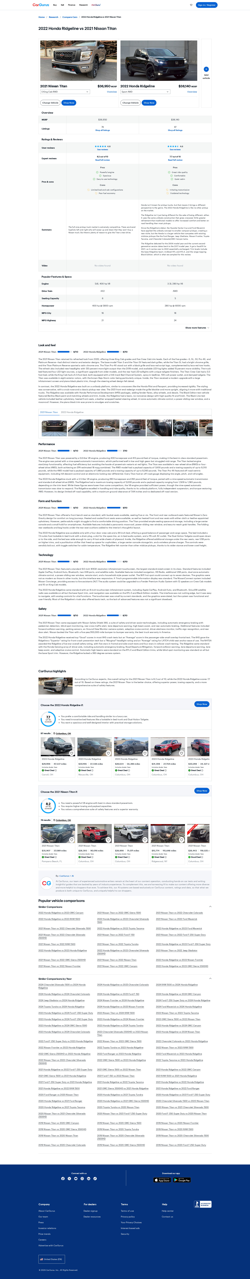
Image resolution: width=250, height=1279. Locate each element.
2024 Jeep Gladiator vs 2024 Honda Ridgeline (61, 1000)
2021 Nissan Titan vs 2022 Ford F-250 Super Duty (181, 934)
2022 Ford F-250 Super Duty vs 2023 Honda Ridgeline (65, 1041)
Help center (168, 1211)
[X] (69, 1179)
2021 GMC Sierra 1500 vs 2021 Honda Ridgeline (62, 1075)
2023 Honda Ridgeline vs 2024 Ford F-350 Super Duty (65, 1013)
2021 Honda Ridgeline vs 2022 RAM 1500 (59, 1088)
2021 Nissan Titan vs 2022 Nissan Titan (117, 960)
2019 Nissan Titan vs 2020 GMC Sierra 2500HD (121, 1145)
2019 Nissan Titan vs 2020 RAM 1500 (174, 1129)
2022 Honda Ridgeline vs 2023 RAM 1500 (59, 919)
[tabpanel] (125, 428)
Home (42, 17)
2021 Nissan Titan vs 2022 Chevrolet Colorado (179, 912)
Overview (112, 91)
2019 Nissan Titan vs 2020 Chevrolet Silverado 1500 (182, 1135)
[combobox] (51, 1259)
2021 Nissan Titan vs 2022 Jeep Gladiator (177, 950)
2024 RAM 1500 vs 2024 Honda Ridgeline (177, 984)
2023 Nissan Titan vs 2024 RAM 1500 (116, 1013)
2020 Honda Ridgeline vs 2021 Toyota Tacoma (61, 1107)
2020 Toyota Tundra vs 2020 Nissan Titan (118, 1107)
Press (41, 1222)
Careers (42, 1239)
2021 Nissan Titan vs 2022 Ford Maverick (176, 919)
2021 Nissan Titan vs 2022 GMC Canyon (117, 966)
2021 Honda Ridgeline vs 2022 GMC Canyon (178, 1069)
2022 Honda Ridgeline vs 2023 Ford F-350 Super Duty (183, 944)
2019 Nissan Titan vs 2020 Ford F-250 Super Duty (181, 1145)
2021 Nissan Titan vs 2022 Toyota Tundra (118, 944)
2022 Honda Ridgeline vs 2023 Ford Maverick (179, 928)
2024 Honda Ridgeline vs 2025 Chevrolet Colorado (123, 984)
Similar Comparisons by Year (55, 978)
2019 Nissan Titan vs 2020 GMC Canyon (58, 1123)
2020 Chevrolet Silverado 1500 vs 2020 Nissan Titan (182, 1101)
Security (125, 1234)
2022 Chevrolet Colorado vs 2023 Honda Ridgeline (182, 1041)
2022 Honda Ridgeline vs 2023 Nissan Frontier (179, 960)
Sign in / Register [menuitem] (206, 5)
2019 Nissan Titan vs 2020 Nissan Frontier (177, 1123)
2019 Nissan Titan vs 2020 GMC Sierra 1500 (119, 1123)
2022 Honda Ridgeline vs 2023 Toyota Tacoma (120, 928)
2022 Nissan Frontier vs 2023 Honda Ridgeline (62, 1047)
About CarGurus (46, 1211)
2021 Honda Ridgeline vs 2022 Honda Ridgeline (180, 1082)
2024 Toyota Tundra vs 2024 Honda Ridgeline (61, 1006)
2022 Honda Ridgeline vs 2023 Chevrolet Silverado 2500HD (123, 952)
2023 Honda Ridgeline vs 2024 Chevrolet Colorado (64, 1031)
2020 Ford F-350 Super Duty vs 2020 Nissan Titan (181, 1113)
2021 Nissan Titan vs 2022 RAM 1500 (56, 944)
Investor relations (47, 1228)
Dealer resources (92, 1216)
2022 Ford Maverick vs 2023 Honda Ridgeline (179, 1053)
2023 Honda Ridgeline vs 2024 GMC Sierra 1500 (62, 1025)
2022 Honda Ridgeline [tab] (72, 412)
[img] (56, 770)
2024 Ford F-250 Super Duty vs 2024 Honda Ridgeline (183, 1000)
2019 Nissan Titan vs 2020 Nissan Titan (58, 1135)
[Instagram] (82, 1179)
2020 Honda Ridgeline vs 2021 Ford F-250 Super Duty (183, 1094)
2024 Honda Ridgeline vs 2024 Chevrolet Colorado (64, 994)
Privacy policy (128, 1216)
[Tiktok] (95, 1179)
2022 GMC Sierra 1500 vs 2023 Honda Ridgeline (121, 1060)
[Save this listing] (71, 753)
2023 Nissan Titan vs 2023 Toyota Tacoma (177, 1013)
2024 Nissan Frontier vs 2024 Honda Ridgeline (120, 1000)
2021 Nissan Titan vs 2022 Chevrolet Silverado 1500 (64, 928)
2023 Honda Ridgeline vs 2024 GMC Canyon (178, 1025)
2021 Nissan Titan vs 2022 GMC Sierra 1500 (119, 912)
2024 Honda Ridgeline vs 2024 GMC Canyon (178, 994)
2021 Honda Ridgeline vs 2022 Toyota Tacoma (120, 1082)
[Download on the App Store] (162, 1180)
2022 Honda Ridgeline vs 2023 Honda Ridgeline (62, 950)
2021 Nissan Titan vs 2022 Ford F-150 (116, 934)
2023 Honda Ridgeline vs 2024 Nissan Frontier (120, 1019)
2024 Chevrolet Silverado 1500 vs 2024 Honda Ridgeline (62, 986)
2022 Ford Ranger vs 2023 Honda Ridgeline (119, 1053)
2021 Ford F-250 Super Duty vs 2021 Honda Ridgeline (65, 1082)
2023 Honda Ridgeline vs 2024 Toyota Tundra (120, 1025)
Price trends (44, 1234)
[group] (54, 428)
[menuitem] (55, 5)
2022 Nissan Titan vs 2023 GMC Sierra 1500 (119, 1041)
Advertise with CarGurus (51, 1245)
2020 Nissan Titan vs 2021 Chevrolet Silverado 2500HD (62, 1115)
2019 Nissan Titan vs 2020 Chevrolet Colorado (62, 1145)
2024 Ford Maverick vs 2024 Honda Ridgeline (179, 1006)
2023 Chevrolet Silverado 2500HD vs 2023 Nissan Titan (122, 1033)
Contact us (167, 1216)
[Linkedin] (88, 1179)
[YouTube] (75, 1179)
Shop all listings (102, 130)
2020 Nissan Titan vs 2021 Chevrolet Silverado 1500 (182, 1107)
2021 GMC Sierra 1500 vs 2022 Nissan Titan (119, 1069)
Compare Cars (69, 17)
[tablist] (125, 412)
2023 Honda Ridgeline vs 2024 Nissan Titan (178, 1031)
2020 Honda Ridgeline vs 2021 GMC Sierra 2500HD (123, 1101)
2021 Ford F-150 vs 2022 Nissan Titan (116, 1075)
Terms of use (127, 1211)
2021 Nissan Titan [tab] (49, 412)
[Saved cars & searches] (191, 5)
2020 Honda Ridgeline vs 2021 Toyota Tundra (120, 1094)
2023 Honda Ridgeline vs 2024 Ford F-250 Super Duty (65, 1019)
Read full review (102, 160)
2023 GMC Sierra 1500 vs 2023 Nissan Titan (178, 1019)
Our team (43, 1216)
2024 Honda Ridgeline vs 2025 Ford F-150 (118, 994)
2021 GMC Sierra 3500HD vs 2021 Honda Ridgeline (123, 1088)
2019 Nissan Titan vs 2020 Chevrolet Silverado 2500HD (121, 1137)
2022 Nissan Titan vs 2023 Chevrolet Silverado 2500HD (62, 1061)
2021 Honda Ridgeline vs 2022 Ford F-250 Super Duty (65, 1069)
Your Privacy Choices (131, 1222)
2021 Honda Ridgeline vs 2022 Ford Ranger (178, 1088)
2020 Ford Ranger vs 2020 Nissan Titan (58, 1094)
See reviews (102, 149)
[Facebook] (63, 1179)
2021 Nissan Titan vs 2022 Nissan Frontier (59, 966)
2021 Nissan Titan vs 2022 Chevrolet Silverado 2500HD (61, 936)
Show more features (195, 327)
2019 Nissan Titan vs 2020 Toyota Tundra (118, 1129)
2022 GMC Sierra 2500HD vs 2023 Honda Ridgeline (64, 1053)
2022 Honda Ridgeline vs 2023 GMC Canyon (61, 912)
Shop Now (69, 102)
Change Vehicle (50, 102)
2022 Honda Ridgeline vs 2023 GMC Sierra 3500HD (182, 966)
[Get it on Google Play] (182, 1180)
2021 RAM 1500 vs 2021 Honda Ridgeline (176, 1075)
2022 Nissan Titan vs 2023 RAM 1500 (175, 1047)
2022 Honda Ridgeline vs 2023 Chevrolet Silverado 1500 (123, 920)
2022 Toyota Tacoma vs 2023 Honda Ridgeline (179, 1060)
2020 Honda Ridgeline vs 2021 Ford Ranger (60, 1101)
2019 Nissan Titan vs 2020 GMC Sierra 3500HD (62, 1129)
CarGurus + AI (66, 876)
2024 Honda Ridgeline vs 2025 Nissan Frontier (120, 1006)
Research (53, 17)
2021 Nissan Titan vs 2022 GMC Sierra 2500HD (62, 960)
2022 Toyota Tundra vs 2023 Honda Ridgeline (120, 1047)
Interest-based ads (130, 1228)
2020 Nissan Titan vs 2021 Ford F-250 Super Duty (122, 1113)
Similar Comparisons (50, 906)
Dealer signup (91, 1211)
